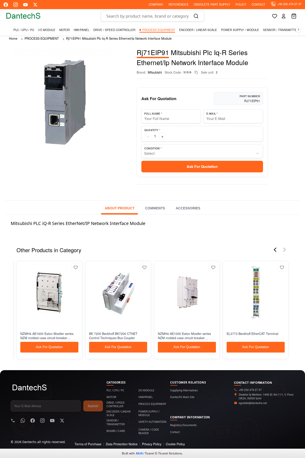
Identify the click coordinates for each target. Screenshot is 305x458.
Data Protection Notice (122, 444)
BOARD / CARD (116, 431)
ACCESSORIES (188, 208)
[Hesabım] (283, 16)
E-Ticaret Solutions (168, 453)
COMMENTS (155, 208)
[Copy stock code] (196, 72)
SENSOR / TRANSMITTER (281, 30)
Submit (93, 406)
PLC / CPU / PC (23, 30)
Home (13, 38)
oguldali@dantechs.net (253, 403)
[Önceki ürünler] (275, 249)
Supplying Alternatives (184, 390)
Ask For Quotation (202, 166)
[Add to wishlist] (71, 267)
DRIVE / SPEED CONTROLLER (114, 30)
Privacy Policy (151, 444)
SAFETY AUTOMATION (152, 422)
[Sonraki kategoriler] (298, 29)
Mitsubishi (155, 72)
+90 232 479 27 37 (250, 390)
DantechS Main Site (182, 397)
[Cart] (294, 16)
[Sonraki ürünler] (284, 249)
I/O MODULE (46, 30)
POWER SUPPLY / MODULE (240, 30)
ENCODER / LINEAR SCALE (198, 30)
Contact (175, 432)
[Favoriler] (274, 16)
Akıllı (140, 453)
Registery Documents (183, 425)
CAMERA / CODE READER (148, 431)
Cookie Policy (175, 444)
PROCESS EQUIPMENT (158, 30)
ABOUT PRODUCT (119, 208)
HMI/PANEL (81, 30)
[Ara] (196, 16)
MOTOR (64, 30)
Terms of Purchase (88, 444)
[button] (283, 16)
